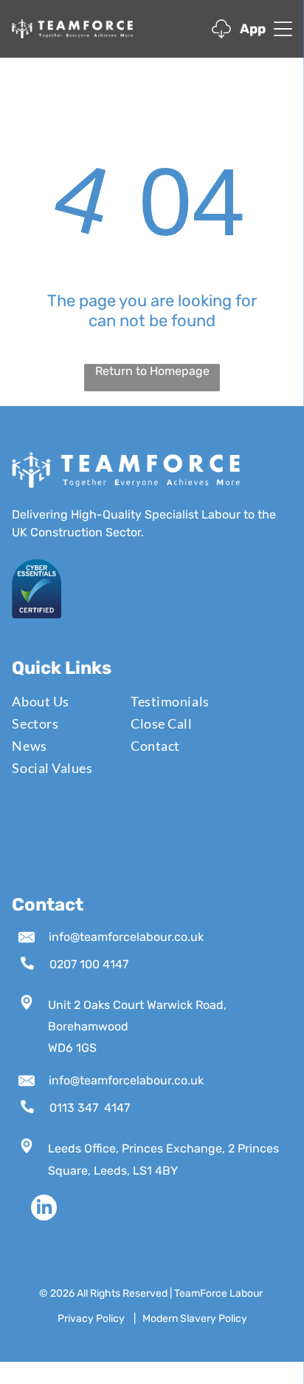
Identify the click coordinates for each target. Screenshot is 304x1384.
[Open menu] (283, 29)
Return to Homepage (152, 371)
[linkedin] (44, 1209)
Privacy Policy (91, 1318)
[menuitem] (62, 701)
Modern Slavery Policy (194, 1318)
